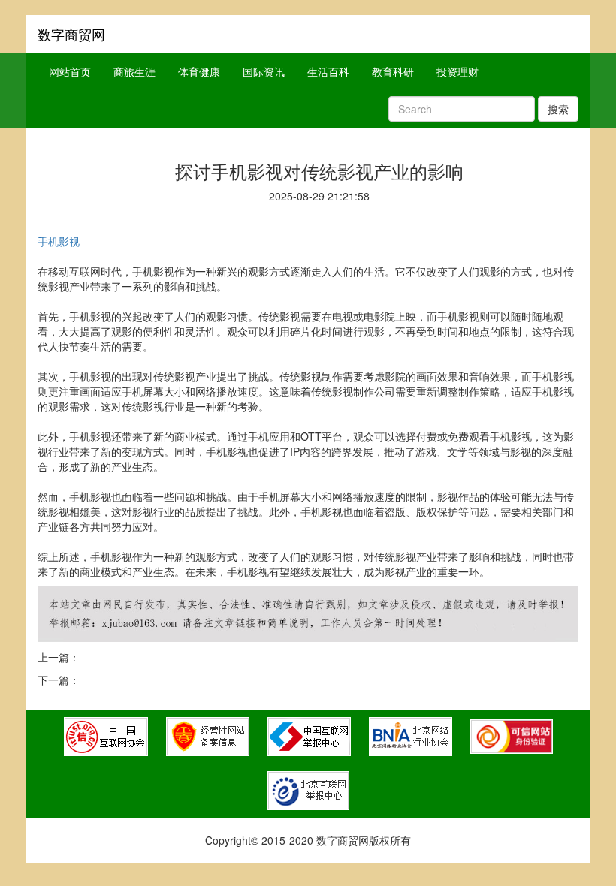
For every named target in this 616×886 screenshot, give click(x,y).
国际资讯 (264, 71)
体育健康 (199, 71)
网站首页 (70, 71)
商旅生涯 (134, 71)
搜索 (558, 108)
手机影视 (59, 241)
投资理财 (457, 71)
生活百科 (328, 71)
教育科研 (393, 71)
